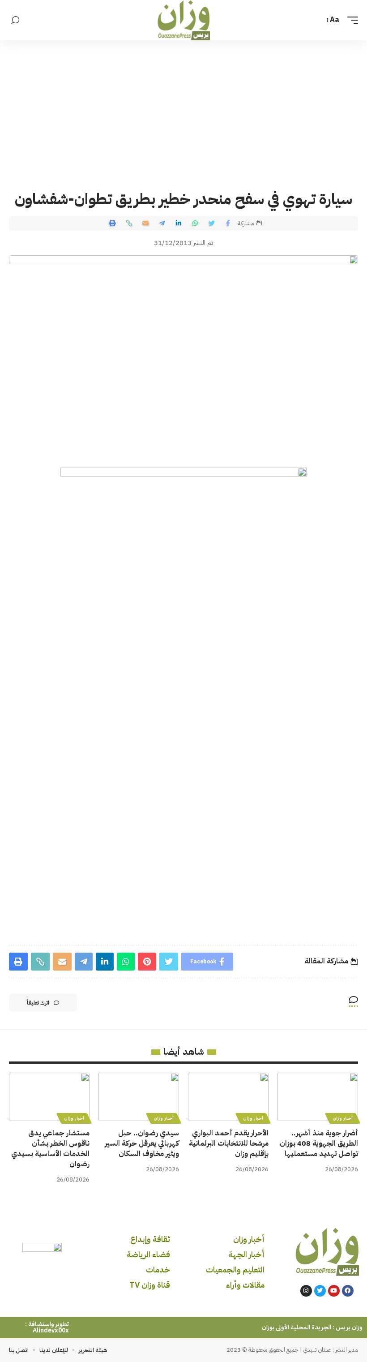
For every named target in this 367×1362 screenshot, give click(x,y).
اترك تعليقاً (38, 1003)
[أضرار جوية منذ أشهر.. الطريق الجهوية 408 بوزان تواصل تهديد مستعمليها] (317, 1097)
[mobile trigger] (350, 20)
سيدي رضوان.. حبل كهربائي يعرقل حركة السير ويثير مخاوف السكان (142, 1143)
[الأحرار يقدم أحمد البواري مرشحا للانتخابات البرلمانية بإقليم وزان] (228, 1097)
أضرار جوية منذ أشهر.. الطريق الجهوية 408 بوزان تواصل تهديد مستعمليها (319, 1143)
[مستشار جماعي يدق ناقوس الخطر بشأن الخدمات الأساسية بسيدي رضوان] (49, 1097)
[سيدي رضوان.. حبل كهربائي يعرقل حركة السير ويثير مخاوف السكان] (138, 1097)
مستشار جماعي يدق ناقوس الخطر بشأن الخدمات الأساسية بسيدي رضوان (50, 1149)
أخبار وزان (343, 1118)
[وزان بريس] (183, 20)
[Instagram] (306, 1291)
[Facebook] (348, 1291)
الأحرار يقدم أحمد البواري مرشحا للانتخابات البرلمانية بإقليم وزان (229, 1143)
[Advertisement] (183, 107)
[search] (15, 20)
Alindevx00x (51, 1330)
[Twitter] (320, 1291)
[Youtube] (334, 1291)
